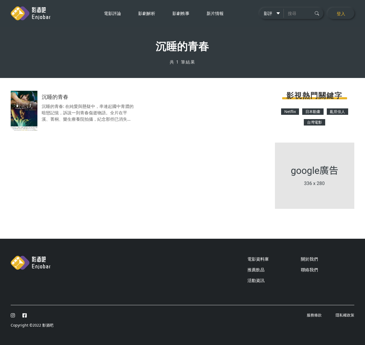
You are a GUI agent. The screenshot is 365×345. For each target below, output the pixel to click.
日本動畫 (312, 111)
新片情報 (215, 13)
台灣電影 (314, 122)
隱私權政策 (345, 314)
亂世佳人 (337, 111)
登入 (341, 14)
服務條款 (315, 314)
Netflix (290, 111)
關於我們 (309, 259)
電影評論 (112, 13)
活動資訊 (256, 280)
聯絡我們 (309, 270)
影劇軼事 (180, 13)
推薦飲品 (256, 270)
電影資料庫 (258, 259)
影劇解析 (146, 13)
